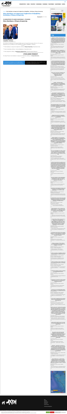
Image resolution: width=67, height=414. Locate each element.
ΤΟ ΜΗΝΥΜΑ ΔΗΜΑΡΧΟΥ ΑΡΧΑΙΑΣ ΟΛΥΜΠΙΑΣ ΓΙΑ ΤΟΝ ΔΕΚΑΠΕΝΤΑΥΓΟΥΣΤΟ (58, 271)
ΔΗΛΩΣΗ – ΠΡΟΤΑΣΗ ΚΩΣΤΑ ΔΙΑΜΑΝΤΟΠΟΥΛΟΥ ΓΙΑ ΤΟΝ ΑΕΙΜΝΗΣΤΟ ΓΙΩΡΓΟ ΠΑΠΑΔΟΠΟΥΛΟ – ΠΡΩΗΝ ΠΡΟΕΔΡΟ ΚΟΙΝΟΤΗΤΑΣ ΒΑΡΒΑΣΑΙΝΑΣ (58, 84)
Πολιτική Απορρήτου (48, 406)
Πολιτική (45, 403)
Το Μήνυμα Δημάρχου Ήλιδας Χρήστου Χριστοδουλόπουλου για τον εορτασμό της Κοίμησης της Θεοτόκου (58, 244)
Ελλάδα (45, 400)
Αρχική (4, 11)
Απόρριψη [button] (52, 412)
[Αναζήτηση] (62, 10)
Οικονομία (46, 402)
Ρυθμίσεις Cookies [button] (57, 412)
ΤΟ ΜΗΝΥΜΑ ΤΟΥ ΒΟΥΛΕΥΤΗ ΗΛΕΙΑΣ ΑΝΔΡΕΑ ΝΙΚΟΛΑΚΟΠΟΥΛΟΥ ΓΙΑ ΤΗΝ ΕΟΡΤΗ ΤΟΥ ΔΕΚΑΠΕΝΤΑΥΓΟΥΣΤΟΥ (58, 280)
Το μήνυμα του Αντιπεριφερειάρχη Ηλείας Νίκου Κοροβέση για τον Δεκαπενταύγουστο (58, 290)
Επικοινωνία (46, 404)
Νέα (45, 399)
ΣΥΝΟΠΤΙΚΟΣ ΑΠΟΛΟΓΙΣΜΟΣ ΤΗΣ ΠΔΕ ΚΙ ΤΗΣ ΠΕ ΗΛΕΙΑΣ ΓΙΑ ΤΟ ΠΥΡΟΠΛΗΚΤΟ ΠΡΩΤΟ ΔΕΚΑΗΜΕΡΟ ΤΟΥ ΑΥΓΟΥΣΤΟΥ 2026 (58, 189)
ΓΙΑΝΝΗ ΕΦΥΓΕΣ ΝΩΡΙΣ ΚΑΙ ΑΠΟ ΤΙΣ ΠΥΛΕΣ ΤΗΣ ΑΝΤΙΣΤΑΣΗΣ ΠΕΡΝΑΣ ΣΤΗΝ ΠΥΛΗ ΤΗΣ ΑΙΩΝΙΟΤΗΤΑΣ (58, 323)
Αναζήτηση (53, 8)
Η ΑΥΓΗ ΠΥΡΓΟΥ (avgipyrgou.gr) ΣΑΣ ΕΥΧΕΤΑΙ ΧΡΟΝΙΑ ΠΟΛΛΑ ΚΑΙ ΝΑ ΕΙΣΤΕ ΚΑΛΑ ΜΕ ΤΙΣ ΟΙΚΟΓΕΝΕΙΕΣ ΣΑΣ (58, 299)
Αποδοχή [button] (47, 412)
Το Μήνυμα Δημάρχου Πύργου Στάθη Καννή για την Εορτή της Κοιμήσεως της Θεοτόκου (58, 262)
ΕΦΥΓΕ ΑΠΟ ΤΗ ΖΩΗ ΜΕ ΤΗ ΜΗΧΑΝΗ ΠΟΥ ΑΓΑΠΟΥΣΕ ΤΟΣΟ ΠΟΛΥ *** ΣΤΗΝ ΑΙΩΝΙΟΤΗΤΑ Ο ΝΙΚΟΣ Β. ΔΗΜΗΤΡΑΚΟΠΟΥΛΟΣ (58, 74)
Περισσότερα (63, 412)
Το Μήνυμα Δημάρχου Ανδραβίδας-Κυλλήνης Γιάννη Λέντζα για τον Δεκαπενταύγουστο (58, 253)
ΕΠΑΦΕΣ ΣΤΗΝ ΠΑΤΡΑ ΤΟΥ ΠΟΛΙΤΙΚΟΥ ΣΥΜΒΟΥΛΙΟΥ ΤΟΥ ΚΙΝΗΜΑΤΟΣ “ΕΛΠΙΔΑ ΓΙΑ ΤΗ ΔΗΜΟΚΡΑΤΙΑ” (58, 116)
